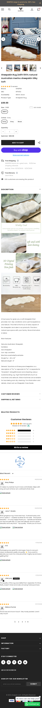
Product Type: (6, 98)
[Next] (39, 39)
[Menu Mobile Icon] (2, 9)
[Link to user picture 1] (5, 497)
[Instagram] (9, 662)
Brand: (3, 89)
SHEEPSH (19, 89)
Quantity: (4, 128)
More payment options (21, 155)
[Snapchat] (20, 662)
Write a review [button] (21, 447)
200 (6, 179)
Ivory (4, 122)
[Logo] (21, 9)
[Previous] (3, 39)
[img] (4, 479)
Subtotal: (4, 136)
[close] (40, 3)
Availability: (5, 95)
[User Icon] (32, 9)
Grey (12, 122)
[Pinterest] (14, 662)
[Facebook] (3, 662)
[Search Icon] (11, 9)
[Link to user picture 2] (18, 531)
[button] (5, 86)
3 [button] (22, 622)
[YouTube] (25, 662)
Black (20, 122)
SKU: (2, 92)
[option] (21, 39)
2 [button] (18, 622)
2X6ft (4, 112)
